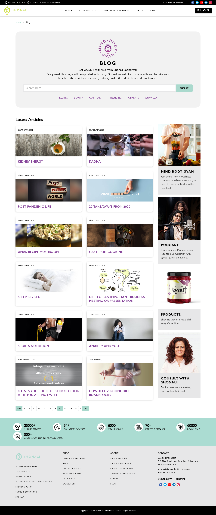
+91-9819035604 (17, 2)
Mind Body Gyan (72, 473)
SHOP (140, 10)
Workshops (69, 483)
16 (55, 408)
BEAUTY (78, 97)
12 (34, 408)
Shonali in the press (121, 468)
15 (49, 408)
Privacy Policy (23, 476)
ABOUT (154, 10)
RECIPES (63, 97)
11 (29, 408)
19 (70, 408)
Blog (203, 10)
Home (18, 22)
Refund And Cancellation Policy (33, 481)
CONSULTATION (87, 10)
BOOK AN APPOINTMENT (173, 2)
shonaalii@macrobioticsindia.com (174, 469)
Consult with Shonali (75, 458)
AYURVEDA (151, 97)
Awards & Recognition (123, 473)
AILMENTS (133, 97)
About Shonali (118, 458)
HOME (68, 10)
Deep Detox (69, 478)
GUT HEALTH (96, 97)
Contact (115, 478)
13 (39, 408)
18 (65, 408)
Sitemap (19, 497)
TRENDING (116, 97)
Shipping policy (24, 486)
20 (75, 408)
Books (66, 463)
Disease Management (117, 10)
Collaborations (72, 468)
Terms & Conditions (26, 491)
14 (44, 408)
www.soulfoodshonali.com (107, 510)
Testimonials (22, 471)
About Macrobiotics (121, 463)
